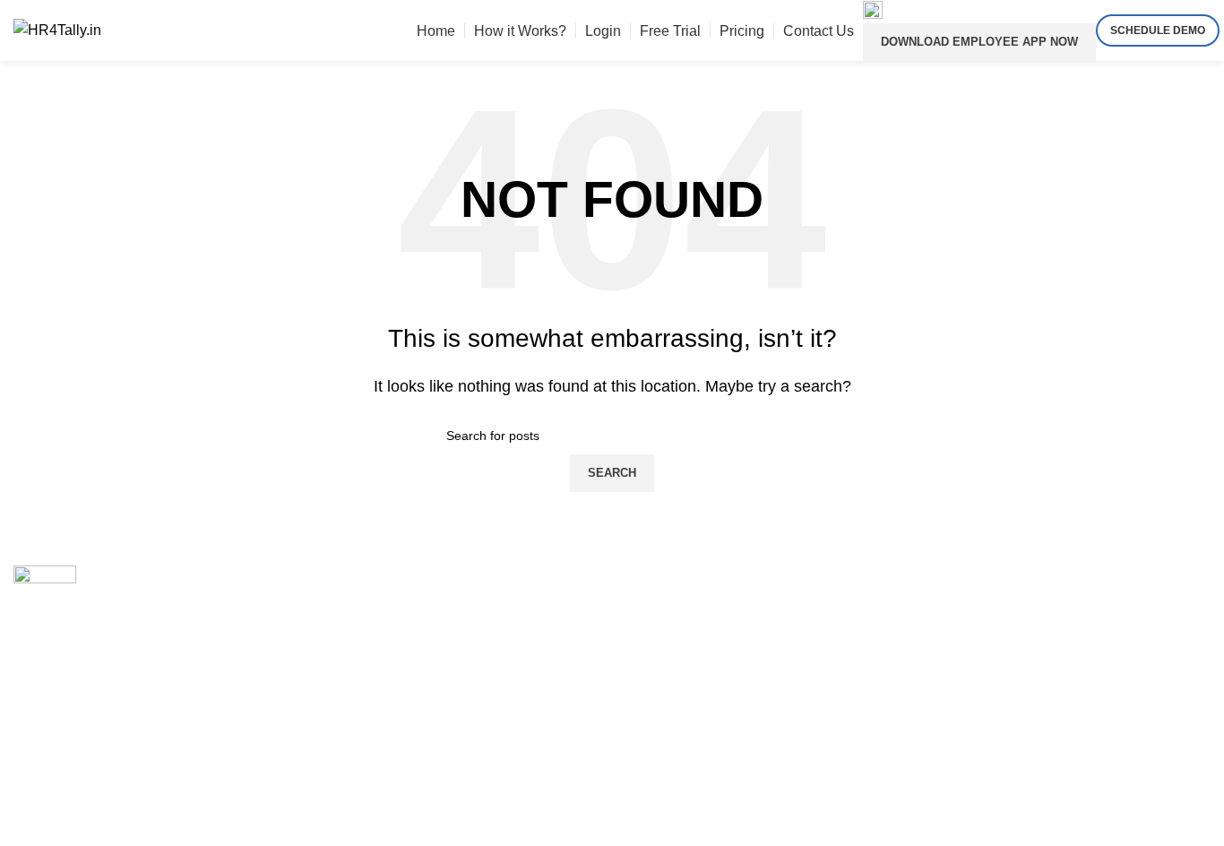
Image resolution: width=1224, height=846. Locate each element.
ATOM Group (91, 773)
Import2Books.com (379, 575)
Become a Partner (682, 575)
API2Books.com (371, 613)
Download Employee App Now (979, 41)
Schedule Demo (1157, 30)
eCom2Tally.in (365, 651)
